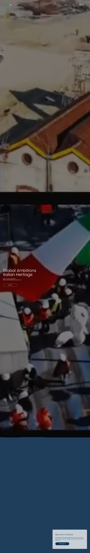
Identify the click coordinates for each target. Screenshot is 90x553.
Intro (58, 4)
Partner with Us (62, 543)
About (65, 4)
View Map (10, 285)
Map (73, 4)
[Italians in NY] (8, 5)
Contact (81, 4)
